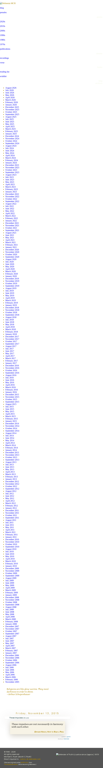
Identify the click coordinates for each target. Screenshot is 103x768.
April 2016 (10, 385)
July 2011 (9, 522)
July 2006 (9, 667)
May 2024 (9, 153)
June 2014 (9, 438)
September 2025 (12, 114)
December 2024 (12, 136)
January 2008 (11, 624)
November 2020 (12, 252)
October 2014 (11, 428)
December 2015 (12, 394)
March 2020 (10, 271)
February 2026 (11, 102)
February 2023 (11, 189)
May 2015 (9, 411)
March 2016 (10, 387)
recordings (4, 58)
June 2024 (9, 150)
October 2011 (11, 515)
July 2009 (9, 580)
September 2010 (12, 547)
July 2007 (9, 638)
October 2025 (11, 112)
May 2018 (9, 324)
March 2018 (10, 329)
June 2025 (9, 121)
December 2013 (12, 452)
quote (69, 737)
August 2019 (10, 288)
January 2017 (11, 363)
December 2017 (12, 336)
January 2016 (11, 392)
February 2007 (11, 650)
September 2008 (12, 605)
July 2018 (9, 320)
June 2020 (9, 264)
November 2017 (12, 339)
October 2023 (11, 170)
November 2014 (12, 426)
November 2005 (12, 682)
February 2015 (11, 419)
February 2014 (11, 448)
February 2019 (11, 303)
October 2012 (11, 486)
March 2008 (10, 619)
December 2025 (12, 107)
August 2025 (10, 117)
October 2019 (11, 283)
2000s (2, 31)
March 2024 (10, 158)
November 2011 (12, 513)
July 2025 (9, 119)
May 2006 (9, 672)
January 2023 (11, 192)
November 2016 (12, 368)
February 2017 (11, 361)
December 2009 (12, 568)
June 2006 (9, 670)
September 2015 (12, 402)
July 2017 (9, 349)
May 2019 (9, 295)
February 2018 (11, 332)
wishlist (3, 76)
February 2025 (11, 131)
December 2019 (12, 278)
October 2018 (11, 312)
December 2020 (12, 249)
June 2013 (9, 467)
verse (2, 62)
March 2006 (10, 677)
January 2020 (11, 276)
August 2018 (10, 317)
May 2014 (9, 440)
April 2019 (10, 298)
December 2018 (12, 307)
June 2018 (9, 322)
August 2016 (10, 375)
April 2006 (10, 675)
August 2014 (10, 433)
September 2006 (12, 662)
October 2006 (11, 660)
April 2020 (10, 269)
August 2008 (10, 607)
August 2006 (10, 665)
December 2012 (12, 481)
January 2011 (11, 537)
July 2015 (9, 406)
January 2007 (11, 653)
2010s (2, 26)
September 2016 (12, 373)
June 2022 (9, 208)
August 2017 (10, 346)
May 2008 (9, 614)
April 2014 (10, 443)
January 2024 (11, 163)
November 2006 (12, 658)
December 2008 (12, 597)
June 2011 (9, 525)
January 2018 (11, 334)
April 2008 (10, 617)
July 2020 (9, 262)
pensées (3, 12)
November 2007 (12, 629)
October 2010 (11, 544)
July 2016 (9, 377)
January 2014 (11, 450)
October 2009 (11, 573)
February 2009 (11, 592)
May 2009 (9, 585)
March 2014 (10, 445)
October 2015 (11, 399)
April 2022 (10, 213)
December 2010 (12, 539)
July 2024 (9, 148)
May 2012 (9, 498)
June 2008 (9, 612)
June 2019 (9, 293)
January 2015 (11, 421)
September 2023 (12, 172)
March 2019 (10, 300)
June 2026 (9, 93)
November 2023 (12, 167)
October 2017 (11, 341)
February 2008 (11, 621)
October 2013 (11, 457)
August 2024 (10, 146)
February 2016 (11, 390)
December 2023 (12, 165)
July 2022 (9, 206)
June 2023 (9, 179)
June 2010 (9, 554)
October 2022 (11, 199)
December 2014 (12, 423)
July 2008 (9, 609)
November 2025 (12, 109)
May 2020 (9, 266)
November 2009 (12, 571)
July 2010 (9, 551)
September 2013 (12, 460)
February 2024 (11, 160)
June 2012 (9, 496)
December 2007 (12, 626)
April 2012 (10, 501)
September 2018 (12, 315)
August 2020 (10, 259)
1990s (2, 35)
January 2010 (11, 566)
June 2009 (9, 583)
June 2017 (9, 351)
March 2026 (10, 100)
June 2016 (9, 380)
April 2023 (10, 184)
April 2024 (10, 155)
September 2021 (12, 230)
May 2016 (9, 382)
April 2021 (10, 240)
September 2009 (12, 576)
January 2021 (11, 247)
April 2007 (10, 646)
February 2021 (11, 245)
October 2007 (11, 631)
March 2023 (10, 187)
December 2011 (12, 510)
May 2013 (9, 469)
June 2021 (9, 235)
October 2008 (11, 602)
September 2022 (12, 201)
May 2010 (9, 556)
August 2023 (10, 175)
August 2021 (10, 233)
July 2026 (9, 90)
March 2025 (10, 129)
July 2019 (9, 291)
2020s (2, 21)
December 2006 (12, 655)
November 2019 (12, 281)
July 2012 (9, 493)
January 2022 (11, 221)
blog (2, 8)
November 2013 (12, 455)
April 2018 (10, 327)
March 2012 (10, 503)
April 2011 (9, 530)
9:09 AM (66, 739)
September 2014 (12, 431)
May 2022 (9, 211)
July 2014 (9, 435)
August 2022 (10, 204)
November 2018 (12, 310)
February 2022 (11, 218)
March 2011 (10, 532)
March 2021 (10, 242)
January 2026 (11, 105)
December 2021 (12, 223)
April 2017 (10, 356)
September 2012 (12, 489)
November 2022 (12, 196)
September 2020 (12, 257)
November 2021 (12, 225)
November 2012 (12, 484)
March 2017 (10, 358)
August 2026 (10, 88)
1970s (2, 44)
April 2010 (10, 559)
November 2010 (12, 542)
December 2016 (12, 365)
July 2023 (9, 177)
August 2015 (10, 404)
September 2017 (12, 344)
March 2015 (10, 416)
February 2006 (11, 679)
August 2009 (10, 578)
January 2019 (11, 305)
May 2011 (9, 527)
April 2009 (10, 588)
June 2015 (9, 409)
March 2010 (10, 561)
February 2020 (11, 274)
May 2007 (9, 643)
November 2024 (12, 138)
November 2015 (12, 397)
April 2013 (10, 472)
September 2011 (12, 518)
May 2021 (9, 237)
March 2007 (10, 648)
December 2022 (12, 194)
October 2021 (11, 228)
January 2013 (11, 479)
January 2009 (11, 595)
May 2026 (9, 95)
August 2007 (10, 636)
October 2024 (11, 141)
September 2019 (12, 286)
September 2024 (12, 143)
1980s (2, 40)
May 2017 (9, 353)
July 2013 (9, 464)
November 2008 (12, 600)
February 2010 (11, 563)
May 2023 (9, 182)
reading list (4, 72)
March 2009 (10, 590)
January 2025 (11, 134)
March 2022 (10, 216)
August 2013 (10, 462)
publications (5, 49)
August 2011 (10, 520)
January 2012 (11, 508)
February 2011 (11, 534)
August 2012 (10, 491)
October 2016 (11, 370)
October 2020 (11, 254)
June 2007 (9, 641)
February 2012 (11, 505)
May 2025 (9, 124)
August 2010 (10, 549)
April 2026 (10, 97)
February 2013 (11, 477)
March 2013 (10, 474)
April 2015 (10, 414)
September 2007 (12, 633)
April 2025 (10, 126)
